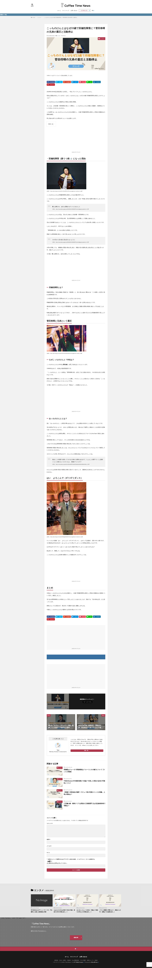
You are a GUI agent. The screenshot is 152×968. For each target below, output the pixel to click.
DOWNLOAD (84, 10)
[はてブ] (74, 82)
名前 (48, 839)
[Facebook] (51, 82)
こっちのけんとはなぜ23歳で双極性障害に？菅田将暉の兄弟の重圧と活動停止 (60, 17)
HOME (33, 17)
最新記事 (76, 937)
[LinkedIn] (97, 82)
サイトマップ (65, 10)
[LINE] (89, 82)
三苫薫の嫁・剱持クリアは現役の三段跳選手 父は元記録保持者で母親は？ (84, 804)
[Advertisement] (76, 139)
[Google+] (67, 82)
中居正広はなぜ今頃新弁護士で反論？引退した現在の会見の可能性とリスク (84, 782)
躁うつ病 (65, 158)
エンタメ (39, 17)
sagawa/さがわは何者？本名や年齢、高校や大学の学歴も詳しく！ (64, 911)
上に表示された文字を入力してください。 (57, 863)
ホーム (59, 10)
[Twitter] (59, 82)
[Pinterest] (51, 84)
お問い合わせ (74, 10)
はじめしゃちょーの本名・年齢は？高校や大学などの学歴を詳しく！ (87, 911)
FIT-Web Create (78, 962)
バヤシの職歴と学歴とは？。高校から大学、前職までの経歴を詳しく (110, 911)
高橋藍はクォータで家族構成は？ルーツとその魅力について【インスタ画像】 (84, 770)
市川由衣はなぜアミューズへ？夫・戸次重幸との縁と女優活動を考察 (41, 911)
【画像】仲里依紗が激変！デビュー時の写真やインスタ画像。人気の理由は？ (84, 793)
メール (49, 846)
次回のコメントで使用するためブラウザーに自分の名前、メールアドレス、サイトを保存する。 (72, 859)
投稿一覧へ (86, 750)
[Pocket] (82, 82)
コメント (49, 823)
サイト (48, 852)
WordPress (94, 962)
